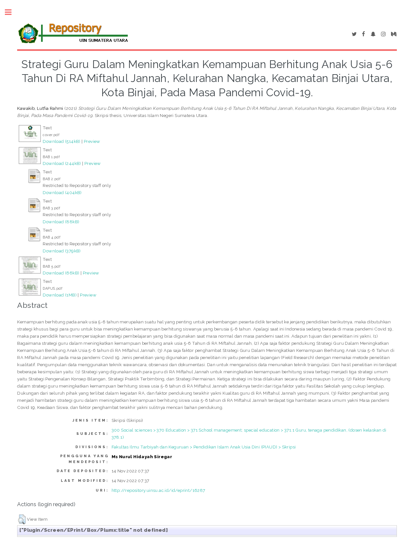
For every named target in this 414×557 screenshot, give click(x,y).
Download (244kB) (62, 163)
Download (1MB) (60, 294)
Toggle (11, 12)
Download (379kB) (62, 250)
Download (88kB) (61, 221)
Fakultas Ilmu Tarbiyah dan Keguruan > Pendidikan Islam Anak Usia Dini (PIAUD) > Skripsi (204, 446)
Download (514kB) (61, 141)
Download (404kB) (62, 192)
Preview (92, 141)
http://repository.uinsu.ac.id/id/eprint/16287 (158, 490)
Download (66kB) (61, 272)
